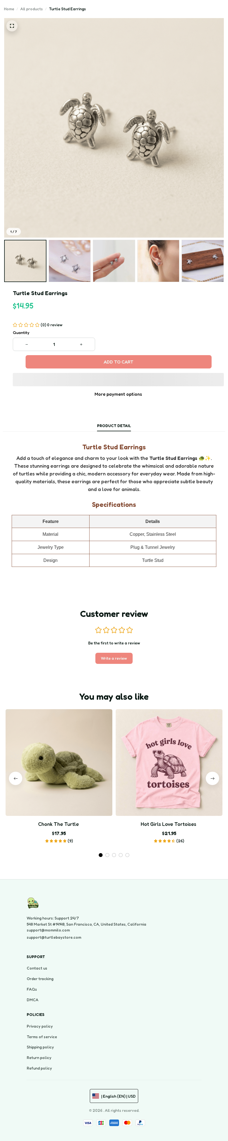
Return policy (39, 1057)
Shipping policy (40, 1047)
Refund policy (39, 1068)
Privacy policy (40, 1026)
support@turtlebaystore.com (54, 937)
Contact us (37, 968)
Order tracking (40, 978)
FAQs (32, 989)
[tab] (100, 855)
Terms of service (42, 1036)
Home (9, 8)
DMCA (32, 999)
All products (31, 8)
